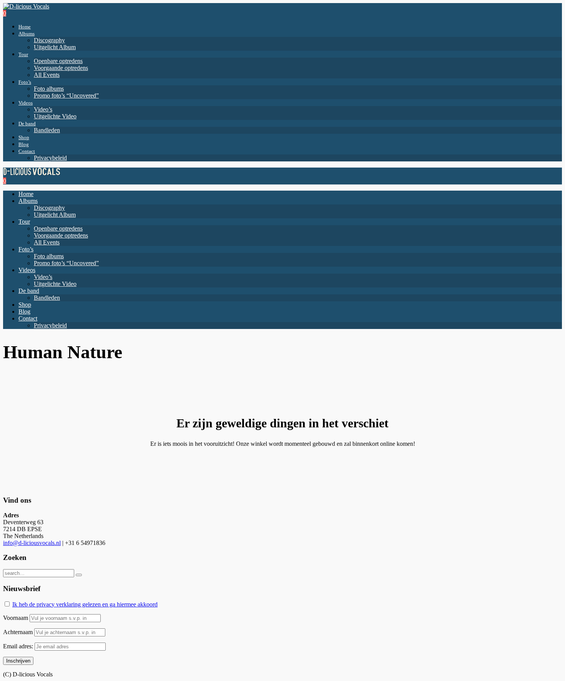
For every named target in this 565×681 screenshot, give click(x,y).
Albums (26, 34)
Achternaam (18, 632)
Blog (23, 144)
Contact (26, 151)
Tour (23, 54)
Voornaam (15, 618)
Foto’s (24, 82)
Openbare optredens (58, 61)
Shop (23, 137)
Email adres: (19, 646)
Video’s (43, 109)
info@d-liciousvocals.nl (32, 543)
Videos (25, 103)
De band (27, 123)
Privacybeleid (50, 157)
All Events (47, 74)
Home (24, 27)
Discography (49, 40)
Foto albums (49, 88)
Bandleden (47, 130)
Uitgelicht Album (55, 47)
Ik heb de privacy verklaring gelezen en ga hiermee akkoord (85, 604)
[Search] (79, 575)
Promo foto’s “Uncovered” (66, 95)
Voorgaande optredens (61, 68)
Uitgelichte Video (55, 116)
